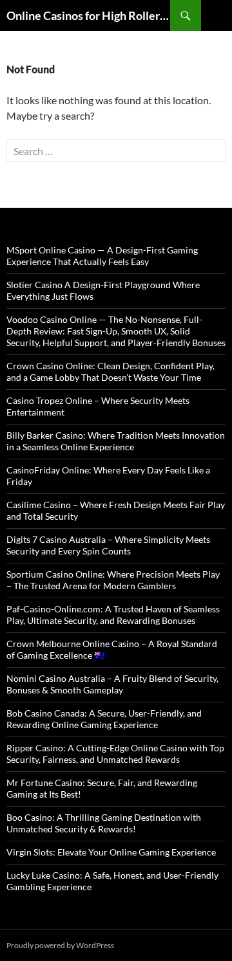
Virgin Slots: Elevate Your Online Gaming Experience (111, 852)
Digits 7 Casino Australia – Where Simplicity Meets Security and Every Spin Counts (108, 545)
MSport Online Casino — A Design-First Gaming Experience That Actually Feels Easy (102, 255)
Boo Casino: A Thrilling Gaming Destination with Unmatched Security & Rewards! (103, 823)
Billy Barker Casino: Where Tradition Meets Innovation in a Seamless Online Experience (115, 441)
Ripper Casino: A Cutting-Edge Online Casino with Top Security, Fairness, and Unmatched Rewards (115, 753)
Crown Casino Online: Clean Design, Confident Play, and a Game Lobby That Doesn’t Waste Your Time (110, 371)
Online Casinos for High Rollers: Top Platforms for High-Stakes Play (88, 15)
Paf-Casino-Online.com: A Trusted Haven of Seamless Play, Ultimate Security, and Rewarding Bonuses (113, 614)
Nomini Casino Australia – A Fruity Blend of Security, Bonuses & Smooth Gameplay (112, 684)
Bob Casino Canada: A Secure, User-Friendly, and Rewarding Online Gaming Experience (104, 719)
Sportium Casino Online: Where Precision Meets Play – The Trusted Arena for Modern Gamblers (113, 580)
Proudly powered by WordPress (60, 945)
